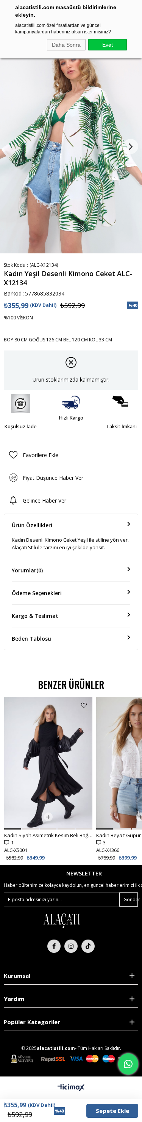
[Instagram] (71, 946)
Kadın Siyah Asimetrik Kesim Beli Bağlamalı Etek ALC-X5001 (48, 835)
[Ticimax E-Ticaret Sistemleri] (71, 1088)
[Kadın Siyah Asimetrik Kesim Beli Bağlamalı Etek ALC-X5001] (48, 763)
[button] (12, 829)
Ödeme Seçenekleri (37, 593)
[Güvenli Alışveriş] (74, 1058)
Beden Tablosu (31, 638)
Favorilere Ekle (84, 705)
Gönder (130, 899)
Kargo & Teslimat (35, 615)
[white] (61, 920)
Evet (107, 45)
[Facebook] (54, 946)
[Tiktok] (88, 946)
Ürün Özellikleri (32, 525)
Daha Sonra (66, 45)
